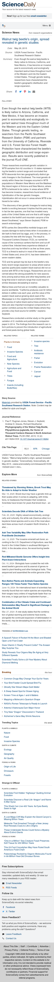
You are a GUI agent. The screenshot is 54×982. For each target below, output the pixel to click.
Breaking (6, 672)
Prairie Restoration (43, 366)
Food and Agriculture (12, 358)
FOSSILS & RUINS (8, 762)
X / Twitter (10, 911)
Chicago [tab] (46, 448)
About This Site (11, 946)
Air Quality (9, 758)
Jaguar (37, 376)
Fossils (7, 775)
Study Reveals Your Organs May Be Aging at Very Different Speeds (25, 654)
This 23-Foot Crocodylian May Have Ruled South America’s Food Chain (27, 848)
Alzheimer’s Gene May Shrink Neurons (22, 716)
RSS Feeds (11, 887)
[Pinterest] (24, 91)
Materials (6, 402)
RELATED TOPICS (10, 335)
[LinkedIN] (29, 91)
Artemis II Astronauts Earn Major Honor (22, 707)
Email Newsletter (14, 883)
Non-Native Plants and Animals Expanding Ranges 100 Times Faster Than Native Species (25, 582)
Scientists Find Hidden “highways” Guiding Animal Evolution (27, 794)
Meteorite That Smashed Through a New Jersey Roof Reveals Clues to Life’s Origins (26, 824)
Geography (9, 753)
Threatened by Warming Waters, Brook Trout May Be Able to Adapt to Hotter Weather (26, 489)
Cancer (37, 371)
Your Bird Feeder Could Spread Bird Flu (22, 682)
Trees (9, 375)
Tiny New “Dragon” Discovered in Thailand (24, 711)
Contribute (32, 946)
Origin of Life (10, 766)
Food (9, 347)
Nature (7, 732)
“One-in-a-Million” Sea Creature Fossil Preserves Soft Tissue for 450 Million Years (26, 842)
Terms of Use (43, 949)
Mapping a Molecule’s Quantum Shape (22, 699)
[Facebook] (16, 91)
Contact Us (11, 938)
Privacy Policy (11, 949)
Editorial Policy (28, 949)
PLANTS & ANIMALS (9, 728)
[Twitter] (20, 91)
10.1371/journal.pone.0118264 (34, 438)
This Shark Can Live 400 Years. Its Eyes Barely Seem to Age (26, 807)
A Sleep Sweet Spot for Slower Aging (21, 691)
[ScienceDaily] (19, 4)
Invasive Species (15, 351)
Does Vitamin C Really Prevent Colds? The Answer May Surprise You (26, 646)
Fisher (37, 357)
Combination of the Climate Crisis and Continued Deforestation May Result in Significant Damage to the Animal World (27, 605)
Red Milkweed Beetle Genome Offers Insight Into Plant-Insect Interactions (26, 558)
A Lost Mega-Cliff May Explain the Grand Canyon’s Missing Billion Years (27, 818)
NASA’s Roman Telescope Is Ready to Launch (25, 703)
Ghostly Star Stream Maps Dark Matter (21, 686)
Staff (22, 946)
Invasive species (42, 341)
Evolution (38, 362)
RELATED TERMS (37, 335)
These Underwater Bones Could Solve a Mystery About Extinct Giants (26, 831)
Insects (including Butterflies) (15, 386)
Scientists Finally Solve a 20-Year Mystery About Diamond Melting (24, 661)
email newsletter (39, 15)
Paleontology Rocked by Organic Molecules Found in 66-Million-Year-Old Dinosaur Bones (27, 855)
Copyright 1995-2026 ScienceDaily (22, 953)
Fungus (10, 380)
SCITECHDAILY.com (20, 631)
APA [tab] (35, 448)
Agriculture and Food (14, 370)
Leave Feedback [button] (13, 933)
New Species (13, 363)
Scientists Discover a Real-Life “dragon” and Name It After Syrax (27, 800)
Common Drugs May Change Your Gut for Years (26, 678)
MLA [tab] (26, 448)
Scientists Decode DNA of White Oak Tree (22, 511)
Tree (36, 345)
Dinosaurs (9, 770)
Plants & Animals (12, 341)
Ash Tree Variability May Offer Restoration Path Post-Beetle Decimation (25, 534)
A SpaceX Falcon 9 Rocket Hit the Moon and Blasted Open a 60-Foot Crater (26, 639)
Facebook (10, 907)
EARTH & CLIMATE (9, 745)
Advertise (44, 946)
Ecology (8, 749)
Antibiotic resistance (39, 352)
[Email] (33, 91)
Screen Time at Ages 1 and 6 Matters (21, 695)
